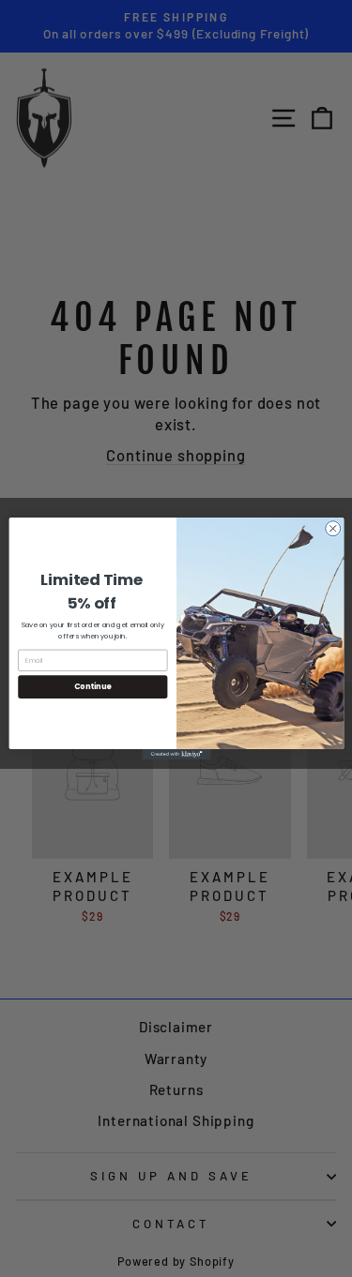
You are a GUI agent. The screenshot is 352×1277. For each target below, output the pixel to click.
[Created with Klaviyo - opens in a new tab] (176, 754)
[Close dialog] (332, 528)
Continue (92, 687)
